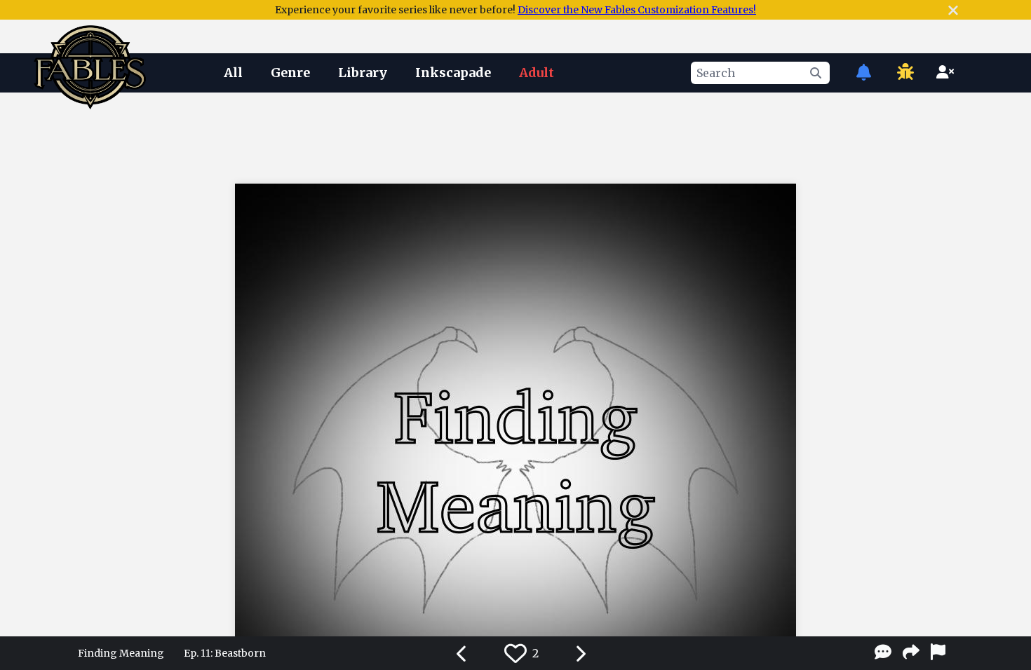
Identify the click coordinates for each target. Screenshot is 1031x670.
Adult (536, 72)
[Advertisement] (515, 135)
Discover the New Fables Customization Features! (637, 10)
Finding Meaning (121, 653)
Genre (290, 72)
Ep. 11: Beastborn (225, 653)
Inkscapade (453, 72)
